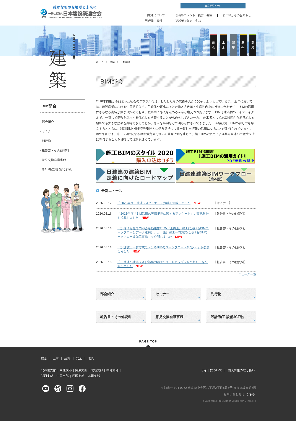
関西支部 (47, 376)
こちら (250, 394)
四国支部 (78, 376)
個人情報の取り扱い (241, 370)
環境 (91, 358)
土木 (56, 358)
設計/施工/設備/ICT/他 (57, 169)
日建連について (155, 15)
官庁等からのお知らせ (237, 15)
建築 (112, 62)
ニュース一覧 (247, 274)
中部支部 (112, 370)
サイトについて (211, 370)
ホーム (100, 62)
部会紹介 (48, 121)
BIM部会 (125, 62)
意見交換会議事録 (54, 160)
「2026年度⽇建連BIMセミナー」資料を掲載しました (153, 203)
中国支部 (63, 376)
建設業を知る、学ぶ (188, 20)
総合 (44, 358)
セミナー (48, 131)
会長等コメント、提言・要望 (194, 15)
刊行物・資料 (153, 20)
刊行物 (46, 141)
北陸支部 (97, 370)
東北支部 (66, 370)
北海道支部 (48, 370)
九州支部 (94, 376)
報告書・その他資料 (55, 150)
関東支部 (81, 370)
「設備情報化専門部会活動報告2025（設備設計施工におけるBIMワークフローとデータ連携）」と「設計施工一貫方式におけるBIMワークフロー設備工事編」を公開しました (163, 232)
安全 (79, 358)
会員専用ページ (213, 5)
